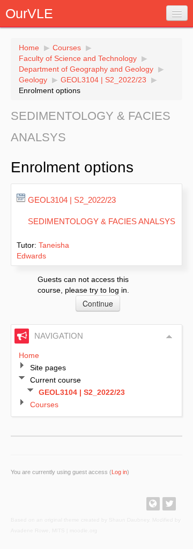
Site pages (48, 367)
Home (29, 47)
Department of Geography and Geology (86, 69)
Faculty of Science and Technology (78, 58)
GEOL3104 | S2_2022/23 (103, 79)
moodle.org (84, 530)
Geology (33, 79)
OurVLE (29, 13)
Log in (119, 472)
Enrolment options (49, 90)
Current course (55, 380)
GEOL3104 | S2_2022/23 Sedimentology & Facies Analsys (101, 210)
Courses (67, 47)
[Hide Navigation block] (169, 336)
